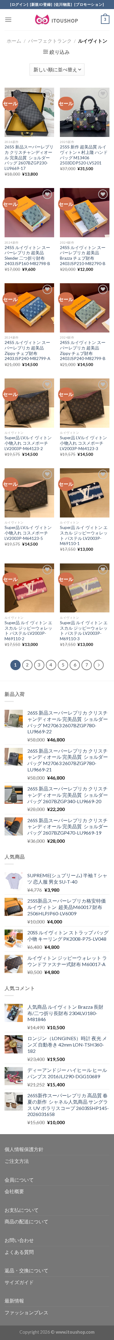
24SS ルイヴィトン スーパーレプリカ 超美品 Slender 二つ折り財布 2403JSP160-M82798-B (27, 255)
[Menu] (8, 19)
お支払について (22, 1210)
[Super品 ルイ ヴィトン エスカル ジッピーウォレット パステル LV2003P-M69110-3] (84, 588)
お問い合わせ (19, 1240)
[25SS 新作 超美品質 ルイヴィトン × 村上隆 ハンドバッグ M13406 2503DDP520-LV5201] (84, 112)
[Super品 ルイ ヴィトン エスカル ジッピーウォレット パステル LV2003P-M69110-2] (29, 588)
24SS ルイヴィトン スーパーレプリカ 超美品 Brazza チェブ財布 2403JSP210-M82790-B (82, 255)
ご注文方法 (17, 1161)
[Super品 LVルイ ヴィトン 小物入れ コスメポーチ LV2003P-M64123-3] (84, 403)
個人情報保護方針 (24, 1149)
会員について (19, 1180)
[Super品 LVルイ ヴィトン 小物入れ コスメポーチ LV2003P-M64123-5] (29, 493)
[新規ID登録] (41, 4)
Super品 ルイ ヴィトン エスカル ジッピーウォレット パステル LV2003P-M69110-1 (84, 535)
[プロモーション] (89, 4)
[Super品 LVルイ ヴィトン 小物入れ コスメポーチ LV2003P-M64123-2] (29, 403)
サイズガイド (19, 1282)
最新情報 (14, 1300)
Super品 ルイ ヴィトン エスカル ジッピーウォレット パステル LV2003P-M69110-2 (28, 630)
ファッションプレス (26, 1312)
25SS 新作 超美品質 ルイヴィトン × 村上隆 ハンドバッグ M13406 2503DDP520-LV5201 (84, 154)
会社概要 (14, 1191)
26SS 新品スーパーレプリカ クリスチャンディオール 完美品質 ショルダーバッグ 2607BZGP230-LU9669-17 (29, 157)
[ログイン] (19, 4)
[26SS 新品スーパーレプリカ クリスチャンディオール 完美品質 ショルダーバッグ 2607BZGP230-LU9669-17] (29, 112)
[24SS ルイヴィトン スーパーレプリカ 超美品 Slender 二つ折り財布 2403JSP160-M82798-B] (29, 212)
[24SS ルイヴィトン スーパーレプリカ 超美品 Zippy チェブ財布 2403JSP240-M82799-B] (84, 308)
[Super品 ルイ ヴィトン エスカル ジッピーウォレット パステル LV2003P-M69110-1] (84, 493)
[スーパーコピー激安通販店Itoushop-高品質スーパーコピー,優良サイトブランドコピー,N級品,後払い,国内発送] (57, 19)
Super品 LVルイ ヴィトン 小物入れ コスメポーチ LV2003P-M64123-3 (83, 443)
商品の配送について (26, 1221)
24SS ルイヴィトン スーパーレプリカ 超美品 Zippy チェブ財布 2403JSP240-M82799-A (27, 350)
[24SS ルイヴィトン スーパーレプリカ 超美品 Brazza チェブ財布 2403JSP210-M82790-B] (84, 212)
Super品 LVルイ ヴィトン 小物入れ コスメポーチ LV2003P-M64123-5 (28, 532)
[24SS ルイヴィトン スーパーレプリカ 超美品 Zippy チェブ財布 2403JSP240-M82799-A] (29, 308)
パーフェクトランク (50, 41)
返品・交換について (26, 1270)
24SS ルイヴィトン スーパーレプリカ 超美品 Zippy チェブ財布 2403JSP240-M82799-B (82, 350)
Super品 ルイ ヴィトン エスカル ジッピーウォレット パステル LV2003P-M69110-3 (84, 630)
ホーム (14, 41)
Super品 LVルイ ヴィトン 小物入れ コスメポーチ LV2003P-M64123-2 (28, 443)
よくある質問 (19, 1252)
